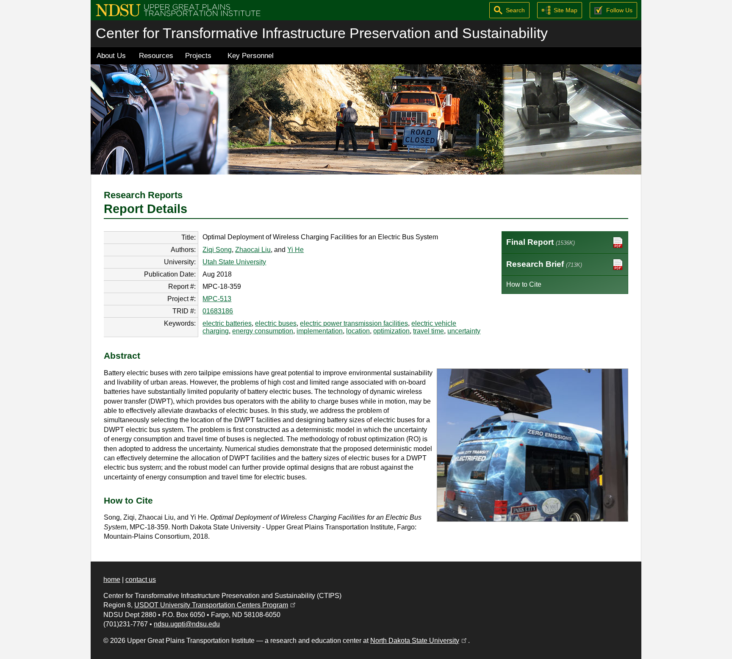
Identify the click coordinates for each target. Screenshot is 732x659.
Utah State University (234, 262)
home (111, 579)
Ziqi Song (217, 249)
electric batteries (227, 323)
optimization (391, 331)
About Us (111, 55)
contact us (140, 579)
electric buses (276, 323)
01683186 (217, 311)
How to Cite (523, 284)
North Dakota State (419, 640)
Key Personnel (250, 55)
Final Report (540, 242)
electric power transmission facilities (354, 323)
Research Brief (544, 264)
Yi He (295, 249)
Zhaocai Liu (253, 249)
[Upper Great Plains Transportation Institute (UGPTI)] (178, 9)
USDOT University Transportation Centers (215, 605)
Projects (198, 55)
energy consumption (262, 331)
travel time (428, 331)
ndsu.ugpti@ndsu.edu (187, 624)
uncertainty (463, 331)
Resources (156, 55)
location (358, 331)
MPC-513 (216, 298)
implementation (320, 331)
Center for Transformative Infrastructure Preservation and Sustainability (322, 33)
